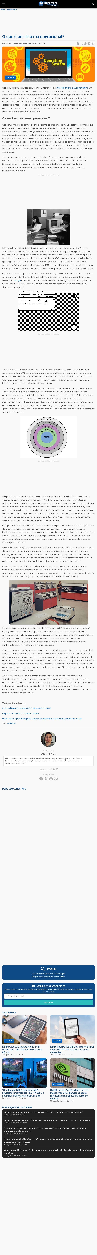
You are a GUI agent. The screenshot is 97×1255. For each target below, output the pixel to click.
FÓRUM (51, 969)
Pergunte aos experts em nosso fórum (48, 976)
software (11, 723)
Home (2, 10)
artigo (17, 280)
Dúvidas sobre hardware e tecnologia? (48, 974)
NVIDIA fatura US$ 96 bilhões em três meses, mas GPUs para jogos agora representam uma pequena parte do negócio (69, 1094)
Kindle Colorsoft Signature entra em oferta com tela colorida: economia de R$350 (22, 1049)
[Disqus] (48, 824)
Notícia (9, 1084)
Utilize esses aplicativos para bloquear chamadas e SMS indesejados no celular (42, 718)
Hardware (58, 1084)
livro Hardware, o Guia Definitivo (72, 87)
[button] (3, 4)
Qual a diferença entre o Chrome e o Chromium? (26, 708)
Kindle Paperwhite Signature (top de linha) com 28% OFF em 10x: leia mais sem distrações (72, 1049)
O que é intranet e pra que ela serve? (20, 713)
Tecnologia (12, 10)
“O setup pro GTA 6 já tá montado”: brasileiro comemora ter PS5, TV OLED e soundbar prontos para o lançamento (23, 1093)
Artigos (10, 77)
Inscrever (48, 1002)
